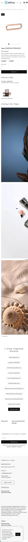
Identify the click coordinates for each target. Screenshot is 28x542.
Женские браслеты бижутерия (14, 394)
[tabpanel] (14, 27)
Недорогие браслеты (14, 383)
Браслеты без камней (14, 404)
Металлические (21, 9)
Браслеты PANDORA (14, 362)
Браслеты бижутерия (14, 373)
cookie (10, 532)
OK (18, 534)
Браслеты (3, 9)
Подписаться (14, 442)
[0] (23, 2)
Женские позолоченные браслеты (14, 399)
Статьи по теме (10, 104)
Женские (14, 9)
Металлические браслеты (14, 368)
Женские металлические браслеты (14, 388)
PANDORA (9, 9)
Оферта (3, 521)
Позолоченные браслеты (14, 378)
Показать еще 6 (14, 409)
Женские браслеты (14, 357)
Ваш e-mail (3, 64)
